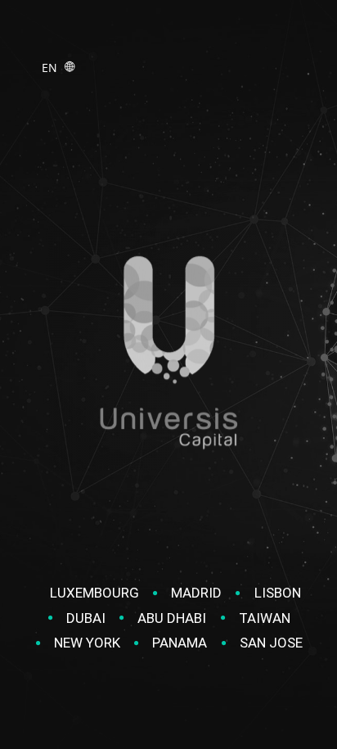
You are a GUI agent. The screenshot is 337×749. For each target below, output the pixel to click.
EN (53, 67)
